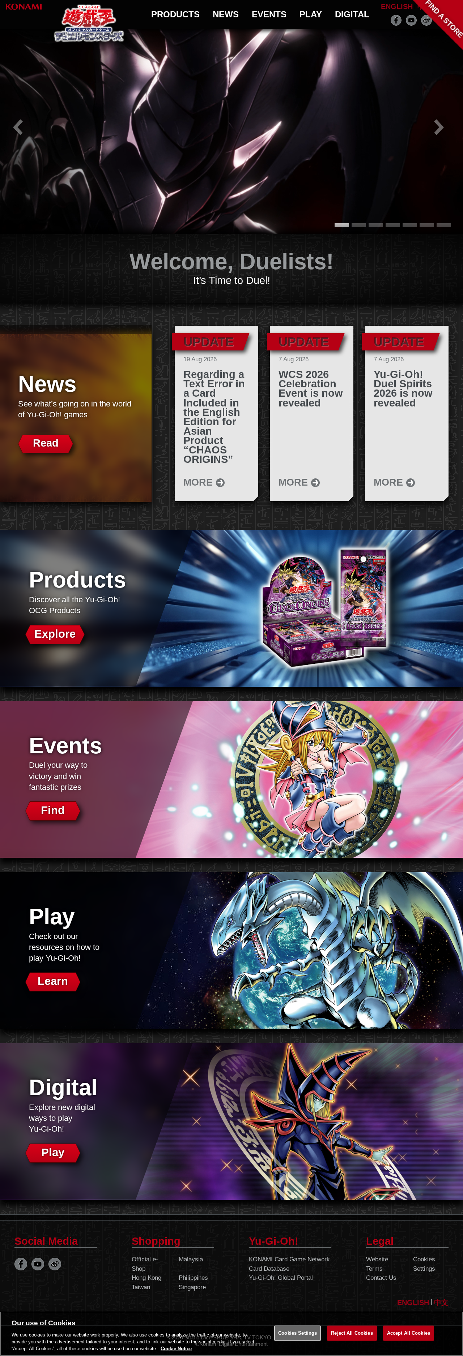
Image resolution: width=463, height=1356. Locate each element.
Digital (352, 14)
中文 (441, 1303)
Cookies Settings (424, 1264)
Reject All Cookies (352, 1333)
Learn (53, 981)
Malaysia (191, 1259)
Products (175, 14)
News (226, 14)
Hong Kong (146, 1277)
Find (53, 810)
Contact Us (381, 1277)
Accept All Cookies (408, 1333)
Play (311, 14)
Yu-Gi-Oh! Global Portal (281, 1277)
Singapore (192, 1287)
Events (269, 14)
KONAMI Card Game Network (289, 1259)
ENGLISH (397, 6)
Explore (55, 634)
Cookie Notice (176, 1348)
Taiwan (141, 1287)
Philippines (193, 1277)
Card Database (269, 1268)
